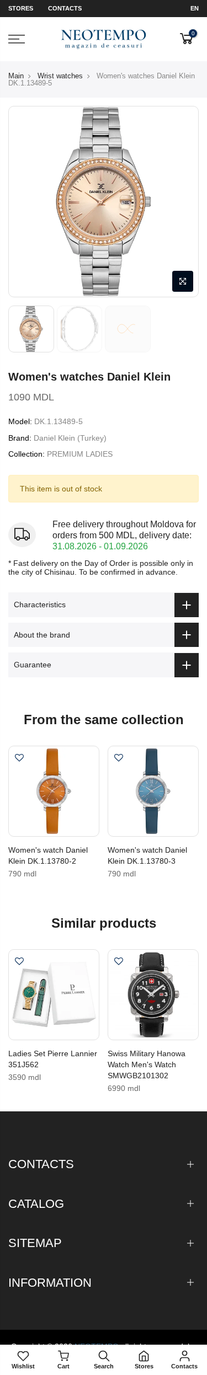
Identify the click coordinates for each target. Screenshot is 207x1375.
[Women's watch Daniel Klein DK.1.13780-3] (153, 791)
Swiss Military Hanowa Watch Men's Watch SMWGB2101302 (146, 1064)
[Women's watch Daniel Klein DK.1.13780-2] (53, 791)
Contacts (65, 8)
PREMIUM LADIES (80, 454)
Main (16, 76)
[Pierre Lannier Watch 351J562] (53, 994)
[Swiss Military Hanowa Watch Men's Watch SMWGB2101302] (153, 994)
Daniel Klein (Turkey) (70, 438)
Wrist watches (60, 76)
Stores (20, 8)
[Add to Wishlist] (19, 759)
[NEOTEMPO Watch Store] (103, 39)
